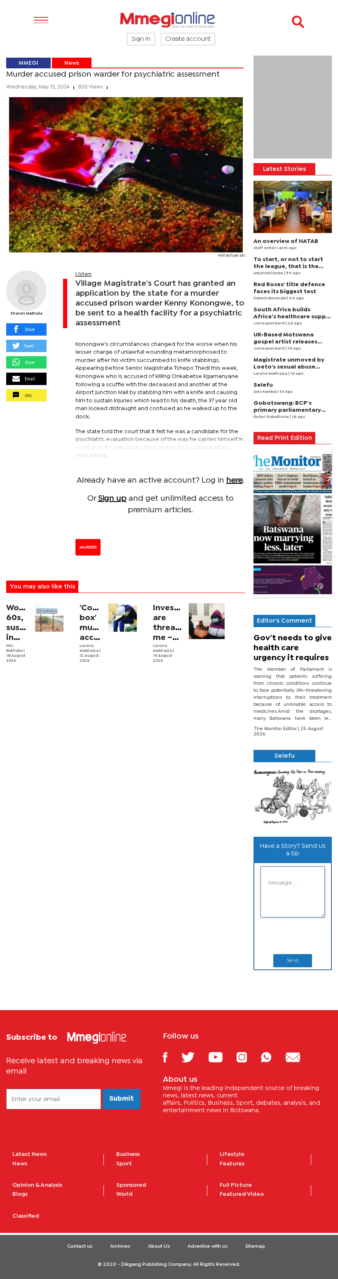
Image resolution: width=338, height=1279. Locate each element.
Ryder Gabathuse (272, 417)
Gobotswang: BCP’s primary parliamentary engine (287, 410)
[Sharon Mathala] (26, 291)
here (234, 480)
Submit (121, 1099)
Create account (188, 39)
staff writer (265, 248)
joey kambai (265, 392)
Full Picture (236, 1185)
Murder (88, 547)
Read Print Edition (284, 438)
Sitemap (255, 1246)
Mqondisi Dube (269, 273)
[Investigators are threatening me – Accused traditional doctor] (207, 621)
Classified (25, 1216)
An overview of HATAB (286, 241)
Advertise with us (208, 1246)
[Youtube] (222, 1057)
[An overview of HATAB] (293, 207)
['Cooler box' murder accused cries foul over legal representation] (122, 617)
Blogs (20, 1194)
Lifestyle (232, 1154)
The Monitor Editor (276, 729)
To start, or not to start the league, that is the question (288, 266)
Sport (124, 1163)
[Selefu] (293, 796)
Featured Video (242, 1194)
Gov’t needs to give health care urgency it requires (293, 648)
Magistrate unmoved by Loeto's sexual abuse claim (289, 366)
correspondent (270, 323)
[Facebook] (171, 1057)
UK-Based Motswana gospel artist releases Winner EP (285, 341)
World (124, 1194)
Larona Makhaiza (271, 374)
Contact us (79, 1246)
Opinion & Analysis (37, 1185)
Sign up (112, 498)
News (71, 63)
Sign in (140, 39)
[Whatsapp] (272, 1057)
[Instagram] (248, 1057)
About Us (159, 1246)
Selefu (263, 385)
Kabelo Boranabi (270, 298)
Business (128, 1154)
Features (232, 1163)
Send (292, 961)
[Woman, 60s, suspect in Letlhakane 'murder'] (49, 617)
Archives (120, 1246)
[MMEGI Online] (169, 19)
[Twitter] (194, 1057)
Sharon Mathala (26, 313)
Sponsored (131, 1185)
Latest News (29, 1154)
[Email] (299, 1057)
